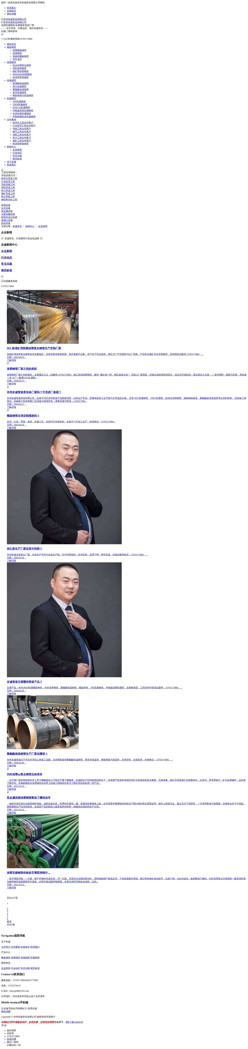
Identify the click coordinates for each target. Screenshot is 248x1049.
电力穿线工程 (8, 196)
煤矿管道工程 (8, 193)
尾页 (9, 921)
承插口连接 (7, 220)
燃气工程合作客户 (22, 131)
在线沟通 (11, 1039)
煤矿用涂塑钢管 (21, 71)
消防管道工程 (8, 187)
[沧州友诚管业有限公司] (13, 19)
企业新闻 (17, 149)
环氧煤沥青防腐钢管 (23, 110)
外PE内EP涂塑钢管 (22, 74)
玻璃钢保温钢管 (21, 83)
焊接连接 (5, 205)
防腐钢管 (11, 98)
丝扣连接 (5, 223)
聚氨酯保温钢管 (21, 89)
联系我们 (11, 8)
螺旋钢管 (11, 47)
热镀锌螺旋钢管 (21, 56)
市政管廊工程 (8, 184)
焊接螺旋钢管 (19, 50)
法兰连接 (5, 208)
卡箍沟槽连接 (8, 214)
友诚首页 (17, 226)
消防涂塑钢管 (19, 68)
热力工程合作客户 (22, 137)
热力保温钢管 (19, 86)
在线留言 (11, 11)
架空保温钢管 (19, 92)
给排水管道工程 (9, 178)
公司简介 (5, 947)
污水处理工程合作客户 (24, 125)
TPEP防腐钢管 (20, 104)
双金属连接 (7, 211)
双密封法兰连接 (9, 217)
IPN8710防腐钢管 (21, 107)
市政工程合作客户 (22, 128)
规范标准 (17, 159)
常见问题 (17, 156)
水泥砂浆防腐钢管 (22, 113)
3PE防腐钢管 (19, 101)
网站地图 (11, 14)
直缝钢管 (17, 53)
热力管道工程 (8, 190)
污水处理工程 (8, 181)
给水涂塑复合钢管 (22, 65)
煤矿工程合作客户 (22, 140)
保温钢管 (11, 80)
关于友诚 (11, 162)
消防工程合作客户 (22, 134)
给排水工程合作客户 (23, 122)
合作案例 (11, 119)
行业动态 (17, 152)
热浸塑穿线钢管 (21, 77)
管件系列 (17, 59)
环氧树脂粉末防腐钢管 (24, 116)
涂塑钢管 (11, 62)
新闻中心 (11, 146)
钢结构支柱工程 (9, 199)
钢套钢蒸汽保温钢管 (23, 95)
